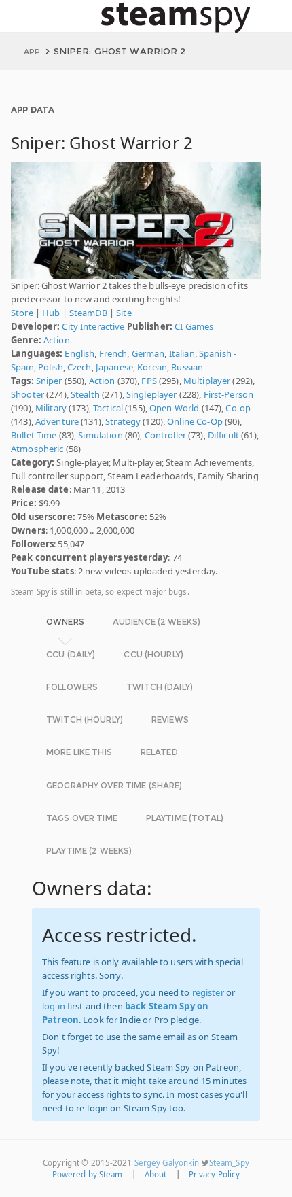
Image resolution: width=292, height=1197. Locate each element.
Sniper (49, 381)
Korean (152, 367)
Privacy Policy (214, 1174)
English (79, 353)
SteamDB (88, 313)
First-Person (229, 394)
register (208, 992)
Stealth (85, 394)
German (148, 353)
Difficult (223, 435)
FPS (148, 381)
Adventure (57, 421)
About (156, 1174)
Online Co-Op (195, 421)
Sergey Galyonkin (167, 1163)
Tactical (108, 408)
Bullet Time (33, 435)
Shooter (27, 394)
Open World (174, 408)
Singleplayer (151, 394)
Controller (165, 435)
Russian (187, 367)
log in (53, 1006)
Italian (182, 353)
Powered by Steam (87, 1174)
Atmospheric (37, 449)
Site (124, 313)
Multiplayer (206, 381)
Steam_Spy (229, 1163)
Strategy (123, 421)
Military (51, 408)
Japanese (114, 367)
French (113, 353)
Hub (51, 313)
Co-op (238, 408)
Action (56, 340)
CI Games (194, 326)
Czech (79, 367)
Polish (50, 367)
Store (22, 313)
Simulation (100, 435)
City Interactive (93, 326)
